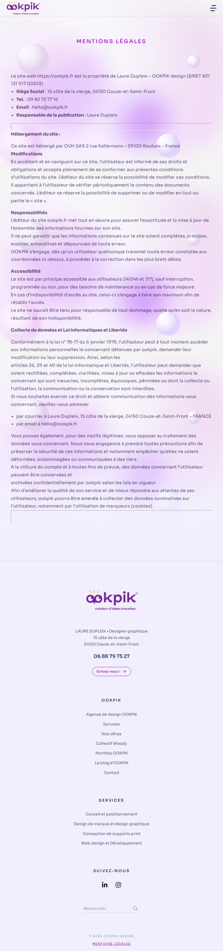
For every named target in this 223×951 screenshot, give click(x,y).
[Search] (135, 908)
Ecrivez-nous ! (108, 671)
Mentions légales (111, 944)
